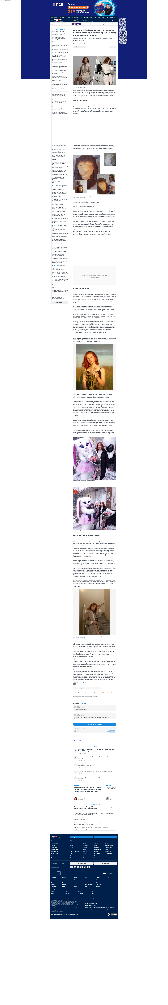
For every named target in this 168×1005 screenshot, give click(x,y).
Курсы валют (93, 17)
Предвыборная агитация (57, 855)
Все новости (60, 29)
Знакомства (63, 17)
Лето (84, 849)
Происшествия (97, 849)
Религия (96, 855)
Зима (84, 843)
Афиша (81, 17)
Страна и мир (108, 847)
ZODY (103, 17)
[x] (85, 867)
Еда (71, 853)
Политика (96, 847)
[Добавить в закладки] (111, 47)
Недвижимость (55, 17)
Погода (68, 17)
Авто (71, 843)
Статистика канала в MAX (57, 857)
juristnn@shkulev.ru (54, 910)
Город (71, 849)
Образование (86, 857)
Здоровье (72, 857)
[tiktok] (88, 867)
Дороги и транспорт (74, 851)
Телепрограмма (75, 17)
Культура (85, 847)
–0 (114, 711)
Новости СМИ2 (77, 740)
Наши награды (54, 849)
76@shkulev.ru (65, 908)
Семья (95, 857)
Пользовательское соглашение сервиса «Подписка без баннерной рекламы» (99, 907)
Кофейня (88, 688)
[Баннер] (76, 24)
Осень (95, 845)
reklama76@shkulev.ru (111, 898)
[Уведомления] (112, 20)
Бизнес (75, 688)
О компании (54, 847)
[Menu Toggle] (52, 20)
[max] (81, 867)
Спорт (106, 843)
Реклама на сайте (55, 843)
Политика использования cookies (91, 903)
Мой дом (85, 851)
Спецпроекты (108, 853)
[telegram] (71, 867)
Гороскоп (86, 17)
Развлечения (97, 853)
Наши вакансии (55, 851)
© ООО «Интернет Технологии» (72, 914)
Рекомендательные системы (90, 905)
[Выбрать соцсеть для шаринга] (115, 47)
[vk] (75, 867)
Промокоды (112, 17)
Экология (107, 849)
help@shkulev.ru (60, 911)
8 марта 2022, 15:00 (77, 43)
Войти (78, 731)
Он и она (96, 843)
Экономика (108, 851)
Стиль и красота (109, 845)
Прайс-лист (54, 845)
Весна (71, 847)
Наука (84, 853)
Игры (107, 17)
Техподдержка (54, 853)
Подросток (82, 688)
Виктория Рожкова (82, 682)
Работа (96, 851)
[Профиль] (116, 20)
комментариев (80, 47)
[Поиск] (109, 20)
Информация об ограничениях (90, 901)
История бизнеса (96, 688)
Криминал (85, 845)
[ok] (78, 867)
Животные (72, 855)
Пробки (99, 17)
